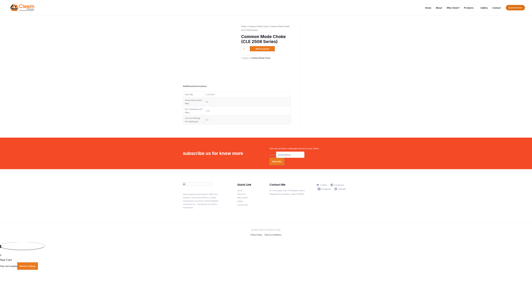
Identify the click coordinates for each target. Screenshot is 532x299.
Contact (496, 7)
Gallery (484, 7)
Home (428, 7)
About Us (241, 194)
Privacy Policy (256, 235)
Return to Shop (27, 266)
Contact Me (242, 205)
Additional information (195, 86)
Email (272, 154)
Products (469, 7)
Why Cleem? (453, 7)
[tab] (195, 86)
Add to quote (262, 48)
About (439, 7)
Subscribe (277, 161)
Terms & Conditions (273, 235)
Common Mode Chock (258, 26)
